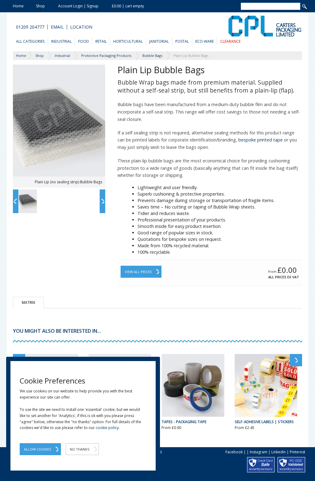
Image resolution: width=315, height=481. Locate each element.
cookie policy (107, 427)
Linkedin (278, 452)
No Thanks (79, 449)
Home (18, 6)
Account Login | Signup (78, 6)
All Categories (30, 41)
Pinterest (297, 452)
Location (81, 27)
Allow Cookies (37, 449)
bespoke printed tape (260, 140)
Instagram (258, 452)
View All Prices (138, 271)
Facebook (234, 452)
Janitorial (159, 41)
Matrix (28, 302)
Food (83, 41)
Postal (182, 41)
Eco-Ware (204, 41)
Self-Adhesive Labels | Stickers (264, 421)
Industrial (61, 41)
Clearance (230, 41)
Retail (101, 41)
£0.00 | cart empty (128, 6)
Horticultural (128, 41)
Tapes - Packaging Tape (183, 421)
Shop (40, 6)
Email (57, 27)
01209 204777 (30, 27)
